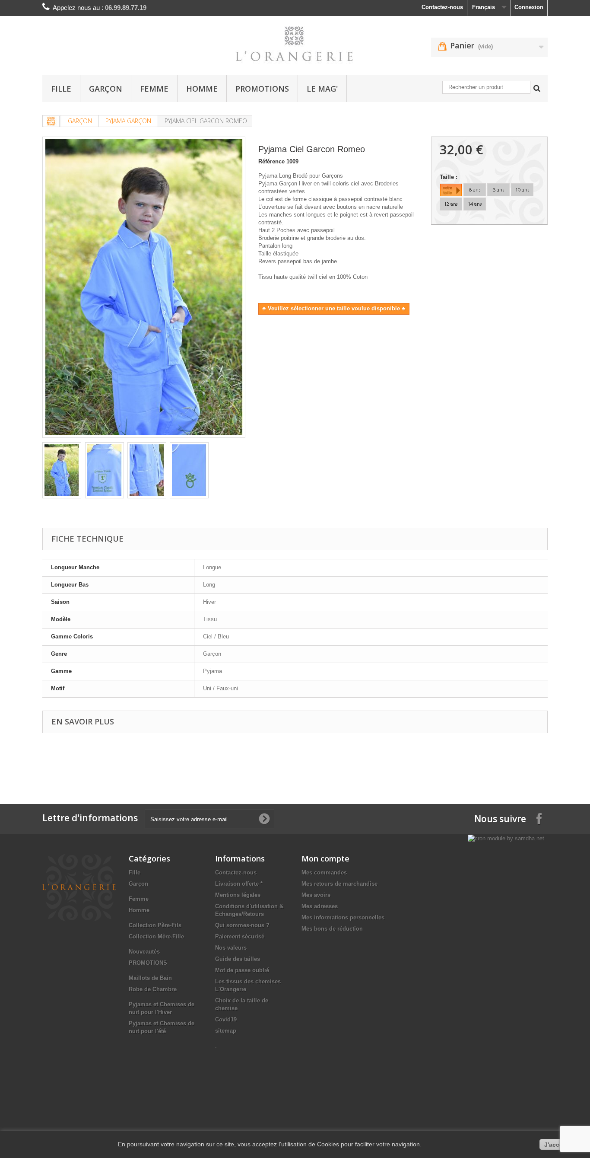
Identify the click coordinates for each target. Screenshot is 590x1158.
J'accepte (558, 1144)
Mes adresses (319, 906)
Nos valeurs (231, 947)
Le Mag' (322, 88)
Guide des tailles (237, 959)
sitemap (225, 1030)
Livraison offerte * (239, 883)
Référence (271, 161)
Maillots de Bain (150, 978)
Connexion (528, 7)
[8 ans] (498, 189)
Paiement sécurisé (239, 936)
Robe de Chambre (153, 989)
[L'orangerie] (295, 43)
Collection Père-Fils (155, 925)
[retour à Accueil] (51, 121)
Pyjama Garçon (128, 121)
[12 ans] (451, 204)
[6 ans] (474, 189)
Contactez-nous (442, 7)
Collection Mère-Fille (156, 936)
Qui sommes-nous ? (242, 925)
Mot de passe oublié (242, 970)
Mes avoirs (315, 895)
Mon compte (325, 858)
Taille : (449, 177)
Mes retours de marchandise (339, 883)
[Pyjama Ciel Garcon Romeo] (62, 470)
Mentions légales (237, 895)
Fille (61, 88)
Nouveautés (144, 951)
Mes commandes (324, 872)
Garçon (105, 88)
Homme (202, 88)
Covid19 (226, 1019)
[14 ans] (474, 204)
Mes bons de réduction (332, 928)
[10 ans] (522, 189)
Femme (154, 88)
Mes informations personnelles (342, 917)
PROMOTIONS (262, 88)
